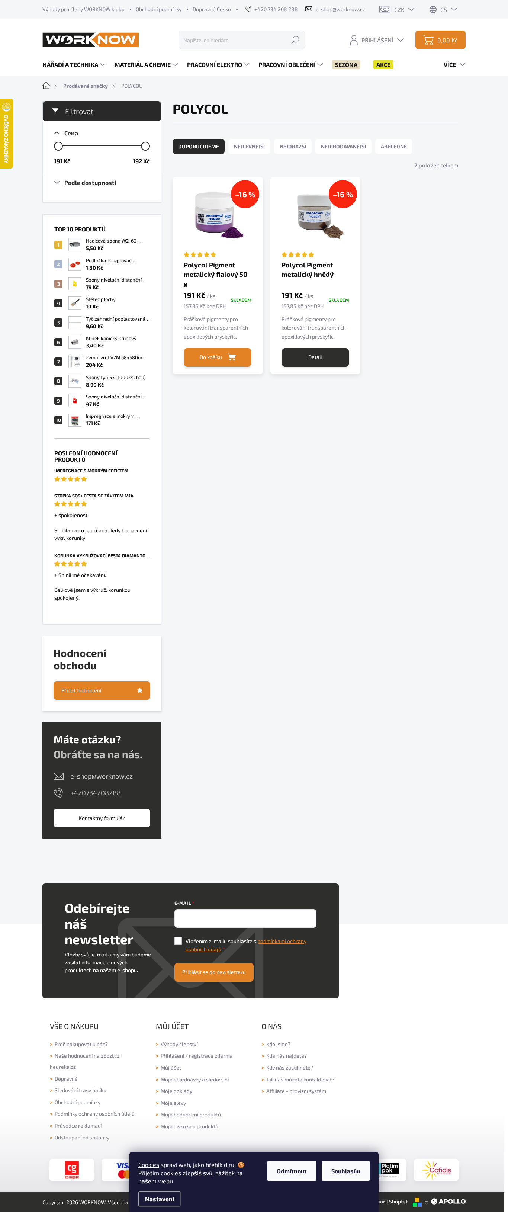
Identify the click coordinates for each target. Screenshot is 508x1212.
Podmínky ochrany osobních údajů (95, 1113)
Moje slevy (173, 1103)
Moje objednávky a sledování (195, 1079)
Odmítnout (292, 1170)
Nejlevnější (249, 146)
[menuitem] (74, 65)
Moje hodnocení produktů (191, 1114)
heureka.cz (63, 1067)
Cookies (148, 1164)
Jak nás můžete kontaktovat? (300, 1079)
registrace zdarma (211, 1055)
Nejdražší (293, 146)
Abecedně (394, 146)
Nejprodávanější (343, 146)
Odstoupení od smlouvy (82, 1137)
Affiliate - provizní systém (296, 1091)
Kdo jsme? (278, 1044)
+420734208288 (95, 793)
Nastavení (159, 1198)
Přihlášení (172, 1055)
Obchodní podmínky (158, 9)
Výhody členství (179, 1044)
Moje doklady (176, 1091)
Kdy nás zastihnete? (289, 1067)
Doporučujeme (198, 146)
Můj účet (171, 1067)
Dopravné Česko (212, 9)
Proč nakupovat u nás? (81, 1044)
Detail (315, 357)
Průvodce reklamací (78, 1125)
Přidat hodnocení (81, 690)
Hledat (295, 39)
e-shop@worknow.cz (101, 776)
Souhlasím (345, 1170)
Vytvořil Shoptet (389, 1201)
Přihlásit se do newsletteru (214, 972)
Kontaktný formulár (102, 818)
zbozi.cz (110, 1055)
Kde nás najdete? (286, 1055)
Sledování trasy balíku (80, 1090)
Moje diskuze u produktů (189, 1126)
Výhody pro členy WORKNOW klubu (83, 9)
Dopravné (66, 1078)
